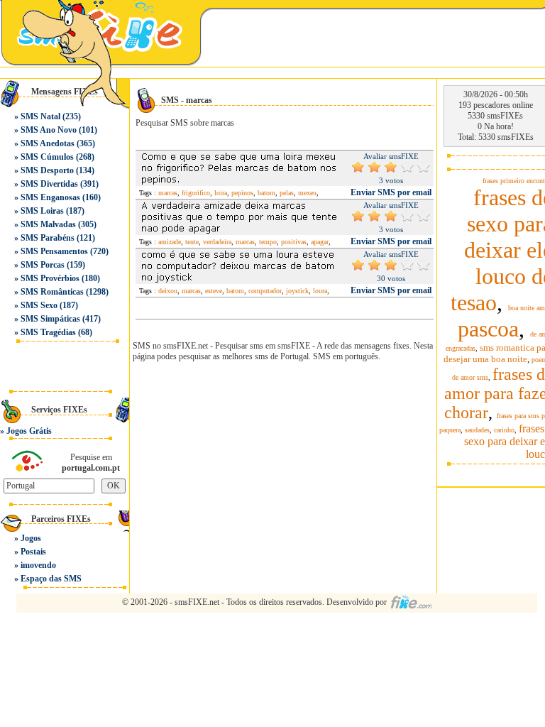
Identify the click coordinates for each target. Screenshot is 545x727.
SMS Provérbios (50, 278)
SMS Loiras (42, 211)
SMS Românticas (52, 292)
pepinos (242, 193)
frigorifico (196, 193)
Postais (33, 552)
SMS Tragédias (48, 332)
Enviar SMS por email (391, 192)
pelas (287, 193)
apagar (320, 242)
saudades (477, 430)
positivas (294, 242)
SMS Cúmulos (47, 157)
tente (192, 242)
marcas (167, 193)
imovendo (38, 565)
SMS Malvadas (48, 224)
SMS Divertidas (49, 184)
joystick (297, 291)
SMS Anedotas (48, 143)
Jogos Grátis (29, 431)
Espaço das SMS (51, 579)
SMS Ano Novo (49, 130)
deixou (167, 291)
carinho (504, 430)
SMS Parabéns (48, 238)
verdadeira (217, 242)
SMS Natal (40, 116)
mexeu (307, 193)
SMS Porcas (43, 265)
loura (320, 291)
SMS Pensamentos (54, 251)
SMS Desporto (47, 170)
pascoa (488, 328)
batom (266, 193)
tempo (268, 242)
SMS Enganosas (50, 197)
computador (265, 291)
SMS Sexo (39, 305)
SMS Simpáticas (50, 319)
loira (220, 193)
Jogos (31, 538)
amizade (169, 242)
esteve (213, 291)
